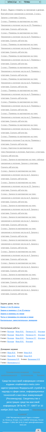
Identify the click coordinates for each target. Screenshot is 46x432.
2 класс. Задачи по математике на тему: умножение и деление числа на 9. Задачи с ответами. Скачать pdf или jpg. (20, 198)
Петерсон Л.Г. (31, 332)
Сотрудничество (27, 375)
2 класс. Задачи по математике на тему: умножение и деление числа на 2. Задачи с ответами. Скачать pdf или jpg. (20, 278)
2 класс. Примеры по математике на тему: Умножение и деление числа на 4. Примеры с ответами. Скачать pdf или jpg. (21, 94)
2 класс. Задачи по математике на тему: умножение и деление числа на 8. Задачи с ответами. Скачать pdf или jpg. (20, 209)
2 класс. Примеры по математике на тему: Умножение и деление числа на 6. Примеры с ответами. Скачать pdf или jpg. (21, 71)
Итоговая (41, 332)
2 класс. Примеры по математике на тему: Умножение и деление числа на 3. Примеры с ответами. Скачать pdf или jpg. (21, 106)
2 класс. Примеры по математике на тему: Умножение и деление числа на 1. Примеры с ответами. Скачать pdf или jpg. (21, 129)
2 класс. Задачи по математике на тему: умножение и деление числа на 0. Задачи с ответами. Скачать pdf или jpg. (20, 175)
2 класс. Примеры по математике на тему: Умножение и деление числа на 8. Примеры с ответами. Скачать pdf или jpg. (21, 48)
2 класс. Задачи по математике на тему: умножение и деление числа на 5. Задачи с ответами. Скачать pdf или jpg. (20, 244)
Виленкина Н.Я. (13, 359)
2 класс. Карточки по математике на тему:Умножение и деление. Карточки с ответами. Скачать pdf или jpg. (23, 152)
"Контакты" (41, 375)
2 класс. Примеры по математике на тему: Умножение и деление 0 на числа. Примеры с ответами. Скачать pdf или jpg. (21, 140)
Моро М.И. (20, 332)
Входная (10, 332)
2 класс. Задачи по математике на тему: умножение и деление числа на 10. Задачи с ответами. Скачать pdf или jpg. (20, 186)
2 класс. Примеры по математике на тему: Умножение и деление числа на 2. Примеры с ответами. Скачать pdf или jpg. (21, 117)
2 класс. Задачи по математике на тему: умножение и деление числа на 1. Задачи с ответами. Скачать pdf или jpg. (20, 290)
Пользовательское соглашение (17, 372)
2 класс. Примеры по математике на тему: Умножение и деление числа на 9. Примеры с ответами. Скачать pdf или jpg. (21, 37)
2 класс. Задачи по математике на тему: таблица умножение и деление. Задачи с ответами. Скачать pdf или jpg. (22, 163)
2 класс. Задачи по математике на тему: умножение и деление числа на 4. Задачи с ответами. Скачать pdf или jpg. (20, 255)
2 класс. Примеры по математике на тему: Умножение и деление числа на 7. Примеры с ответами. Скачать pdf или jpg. (21, 60)
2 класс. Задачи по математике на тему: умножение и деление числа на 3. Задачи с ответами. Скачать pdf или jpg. (20, 267)
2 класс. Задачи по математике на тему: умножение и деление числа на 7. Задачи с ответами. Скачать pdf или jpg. (20, 221)
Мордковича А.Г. (13, 363)
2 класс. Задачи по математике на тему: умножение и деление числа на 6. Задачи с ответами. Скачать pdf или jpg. (20, 232)
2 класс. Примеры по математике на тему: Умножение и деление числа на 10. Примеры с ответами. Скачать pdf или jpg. (21, 25)
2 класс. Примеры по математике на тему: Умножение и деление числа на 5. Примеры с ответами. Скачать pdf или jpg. (21, 83)
